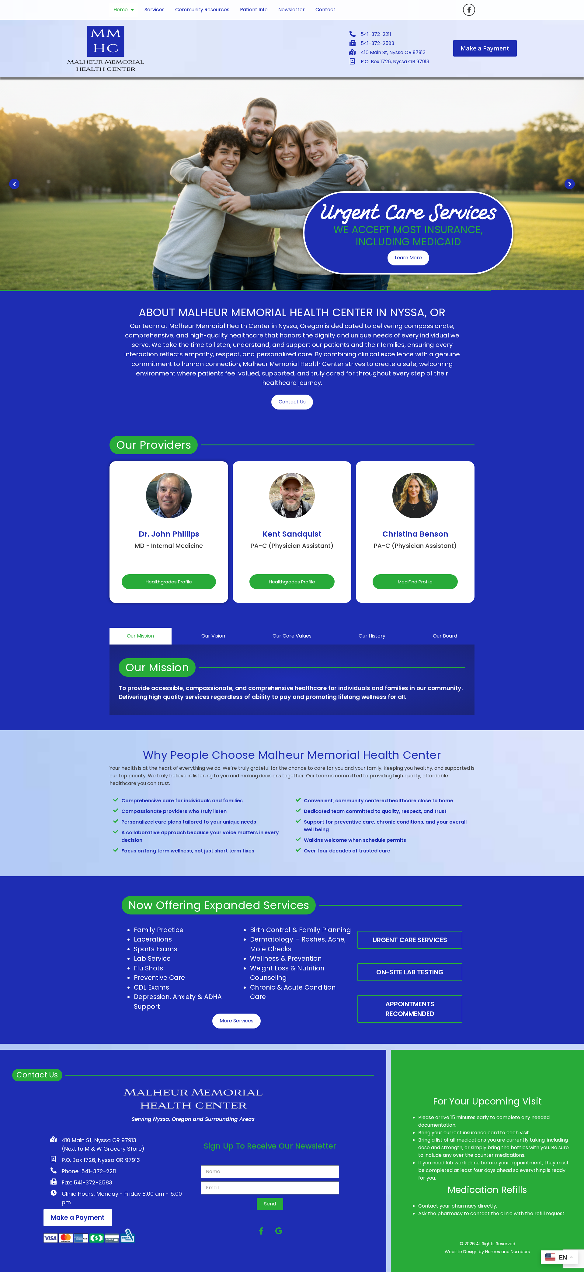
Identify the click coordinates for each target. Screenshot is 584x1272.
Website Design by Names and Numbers (487, 1252)
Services (154, 9)
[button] (14, 184)
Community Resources (202, 9)
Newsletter (291, 9)
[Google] (279, 1231)
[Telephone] (169, 561)
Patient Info (254, 9)
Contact (325, 9)
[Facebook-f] (469, 10)
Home (120, 9)
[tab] (140, 636)
